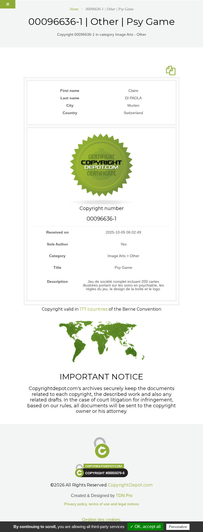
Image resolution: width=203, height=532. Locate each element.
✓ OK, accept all (145, 526)
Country (70, 113)
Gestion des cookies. (101, 519)
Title (57, 267)
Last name (70, 98)
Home (74, 9)
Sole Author (57, 244)
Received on (57, 232)
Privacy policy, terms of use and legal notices (101, 504)
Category (57, 256)
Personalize (178, 527)
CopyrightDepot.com (130, 485)
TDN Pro (124, 495)
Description (57, 281)
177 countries (94, 309)
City (69, 105)
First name (69, 90)
